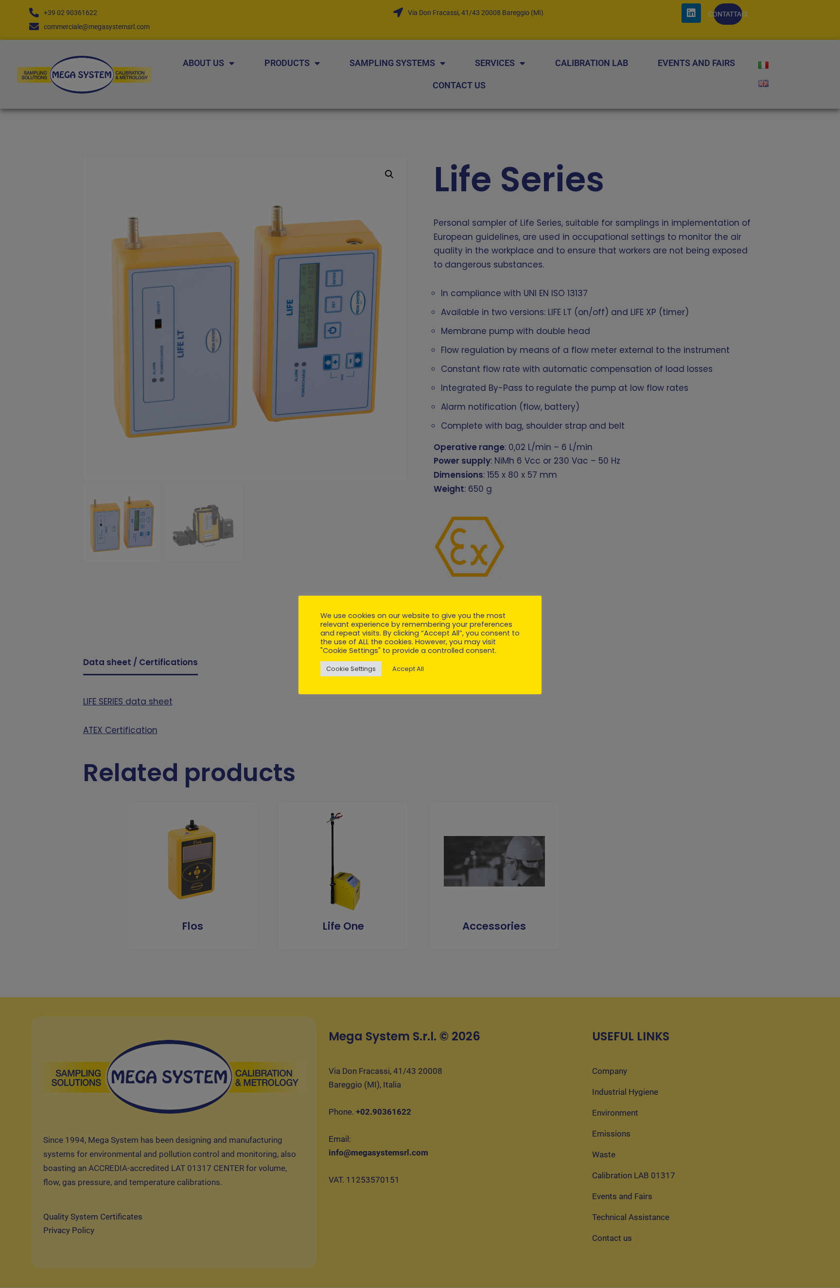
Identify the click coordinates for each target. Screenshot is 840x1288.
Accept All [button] (408, 668)
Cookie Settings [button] (351, 668)
